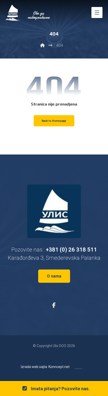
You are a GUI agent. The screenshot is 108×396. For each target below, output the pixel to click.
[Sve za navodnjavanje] (28, 13)
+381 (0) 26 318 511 (71, 249)
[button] (96, 12)
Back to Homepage (54, 120)
